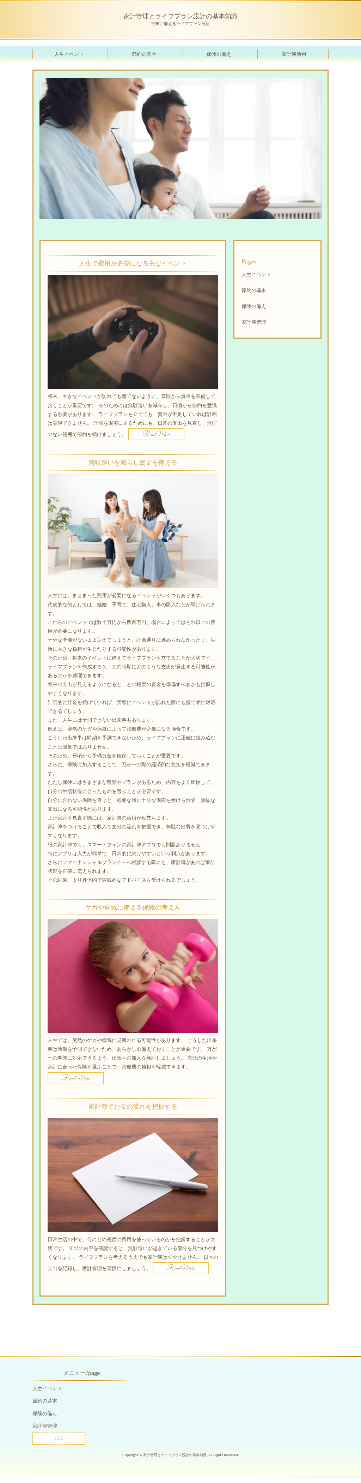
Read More (156, 435)
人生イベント (69, 53)
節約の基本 (144, 53)
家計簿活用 (294, 53)
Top (59, 1438)
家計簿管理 (253, 322)
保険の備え (219, 53)
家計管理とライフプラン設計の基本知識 (180, 16)
